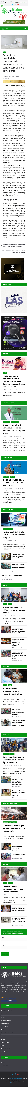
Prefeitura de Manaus (6, 1010)
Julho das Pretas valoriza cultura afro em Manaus (18, 855)
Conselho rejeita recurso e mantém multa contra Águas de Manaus (13, 760)
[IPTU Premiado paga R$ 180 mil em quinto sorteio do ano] (14, 595)
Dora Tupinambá (18, 894)
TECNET (3, 1062)
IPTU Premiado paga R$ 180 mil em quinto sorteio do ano (14, 610)
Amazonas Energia (6, 1048)
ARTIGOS (4, 372)
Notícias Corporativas (7, 528)
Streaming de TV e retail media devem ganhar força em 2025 (18, 556)
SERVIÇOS (9, 604)
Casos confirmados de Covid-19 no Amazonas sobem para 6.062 (13, 251)
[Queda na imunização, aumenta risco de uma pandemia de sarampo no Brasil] (14, 412)
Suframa (3, 1017)
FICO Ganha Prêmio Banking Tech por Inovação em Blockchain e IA (12, 576)
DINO (15, 540)
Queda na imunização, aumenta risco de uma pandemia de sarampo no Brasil (14, 429)
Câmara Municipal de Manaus (8, 1033)
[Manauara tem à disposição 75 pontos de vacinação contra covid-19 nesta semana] (6, 910)
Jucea (2, 1045)
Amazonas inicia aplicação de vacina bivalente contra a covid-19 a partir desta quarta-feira (19, 921)
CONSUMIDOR (5, 753)
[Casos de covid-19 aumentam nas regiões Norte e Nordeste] (14, 874)
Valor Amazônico (7, 74)
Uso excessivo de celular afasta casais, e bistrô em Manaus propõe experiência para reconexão (18, 642)
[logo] (14, 971)
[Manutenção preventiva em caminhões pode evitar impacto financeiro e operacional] (6, 568)
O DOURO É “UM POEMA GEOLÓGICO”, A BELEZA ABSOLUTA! (13, 483)
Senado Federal (5, 1023)
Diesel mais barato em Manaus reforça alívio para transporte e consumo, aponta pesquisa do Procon (18, 781)
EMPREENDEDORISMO (7, 822)
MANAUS (4, 604)
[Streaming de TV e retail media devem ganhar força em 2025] (6, 557)
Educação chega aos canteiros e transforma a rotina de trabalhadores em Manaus (18, 712)
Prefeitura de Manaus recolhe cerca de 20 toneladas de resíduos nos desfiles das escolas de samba (19, 655)
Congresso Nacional (6, 1020)
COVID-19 (4, 883)
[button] (2, 6)
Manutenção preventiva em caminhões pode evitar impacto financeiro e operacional (18, 566)
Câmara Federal (5, 1026)
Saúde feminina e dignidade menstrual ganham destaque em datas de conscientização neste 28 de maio (14, 381)
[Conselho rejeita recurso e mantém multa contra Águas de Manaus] (14, 745)
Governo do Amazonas (7, 1014)
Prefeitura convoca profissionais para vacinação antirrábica (12, 691)
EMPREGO (5, 685)
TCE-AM (3, 1039)
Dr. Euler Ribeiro (6, 421)
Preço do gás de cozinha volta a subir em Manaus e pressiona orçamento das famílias (18, 793)
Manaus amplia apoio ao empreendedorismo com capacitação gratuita (18, 846)
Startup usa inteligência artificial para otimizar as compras (14, 535)
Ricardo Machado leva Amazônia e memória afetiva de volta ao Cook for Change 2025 (18, 630)
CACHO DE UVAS (6, 476)
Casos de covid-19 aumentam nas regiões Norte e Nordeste (13, 889)
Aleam (2, 1029)
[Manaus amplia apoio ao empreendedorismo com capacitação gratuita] (6, 847)
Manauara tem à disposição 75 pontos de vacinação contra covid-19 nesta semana (18, 909)
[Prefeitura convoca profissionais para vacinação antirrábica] (14, 676)
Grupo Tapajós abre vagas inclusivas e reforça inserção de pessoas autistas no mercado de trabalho (18, 724)
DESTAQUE (12, 753)
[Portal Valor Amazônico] (3, 28)
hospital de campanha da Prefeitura (11, 76)
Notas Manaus (5, 1042)
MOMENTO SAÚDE (15, 421)
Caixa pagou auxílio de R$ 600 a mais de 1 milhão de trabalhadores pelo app (14, 245)
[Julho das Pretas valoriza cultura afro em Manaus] (6, 856)
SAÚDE (4, 51)
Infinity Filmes (4, 1065)
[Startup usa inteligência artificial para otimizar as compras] (14, 519)
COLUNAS (12, 476)
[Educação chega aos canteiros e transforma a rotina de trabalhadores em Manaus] (6, 713)
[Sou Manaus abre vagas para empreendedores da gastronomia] (14, 813)
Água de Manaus (5, 1052)
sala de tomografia (7, 78)
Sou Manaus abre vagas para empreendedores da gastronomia (14, 828)
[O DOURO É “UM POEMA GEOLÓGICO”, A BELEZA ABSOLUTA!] (14, 467)
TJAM (2, 1036)
